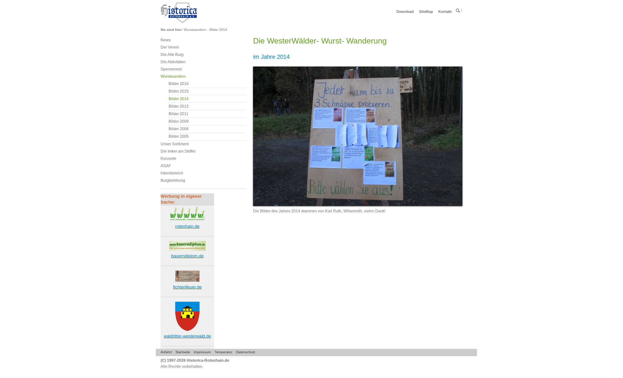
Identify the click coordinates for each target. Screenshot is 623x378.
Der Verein (170, 47)
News (166, 40)
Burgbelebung (173, 180)
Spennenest (171, 69)
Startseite (182, 352)
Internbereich (172, 173)
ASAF (166, 166)
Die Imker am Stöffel (178, 151)
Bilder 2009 (179, 121)
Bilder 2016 (179, 84)
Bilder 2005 (179, 136)
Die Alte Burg (172, 54)
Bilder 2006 (179, 129)
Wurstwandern (195, 30)
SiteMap (426, 11)
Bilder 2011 (178, 114)
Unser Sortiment (175, 144)
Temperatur (223, 352)
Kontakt (445, 11)
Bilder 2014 (179, 99)
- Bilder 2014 (217, 30)
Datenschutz (245, 352)
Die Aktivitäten (173, 62)
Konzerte (168, 158)
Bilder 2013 (179, 106)
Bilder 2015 (179, 91)
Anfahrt (166, 352)
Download (405, 11)
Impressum (202, 352)
